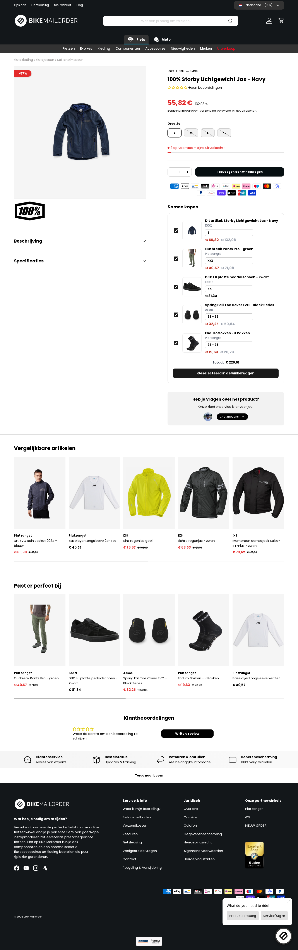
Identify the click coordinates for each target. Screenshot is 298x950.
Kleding (104, 48)
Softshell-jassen (70, 59)
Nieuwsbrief (62, 5)
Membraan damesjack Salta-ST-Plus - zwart (256, 543)
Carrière (190, 817)
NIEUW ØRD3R (256, 825)
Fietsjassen (45, 59)
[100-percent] (32, 211)
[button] (281, 20)
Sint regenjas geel (137, 540)
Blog (80, 5)
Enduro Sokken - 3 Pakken (227, 333)
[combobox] (170, 21)
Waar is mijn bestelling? (142, 808)
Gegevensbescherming (203, 834)
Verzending (207, 111)
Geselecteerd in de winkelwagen (225, 373)
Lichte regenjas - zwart (196, 540)
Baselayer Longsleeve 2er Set (92, 540)
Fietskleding (23, 59)
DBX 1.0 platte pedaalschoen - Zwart (237, 277)
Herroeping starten (199, 859)
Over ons (191, 808)
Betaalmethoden (137, 817)
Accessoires (155, 48)
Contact (130, 859)
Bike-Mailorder (33, 916)
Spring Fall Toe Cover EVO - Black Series (239, 305)
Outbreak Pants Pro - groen (229, 249)
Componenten (127, 48)
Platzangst (254, 808)
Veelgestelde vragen (140, 850)
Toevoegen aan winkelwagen (240, 172)
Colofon (190, 825)
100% (171, 71)
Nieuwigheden (183, 48)
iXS (247, 817)
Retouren (130, 834)
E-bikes (86, 48)
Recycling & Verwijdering (142, 867)
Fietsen (69, 48)
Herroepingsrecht (198, 842)
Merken (206, 48)
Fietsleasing (40, 5)
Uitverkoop (226, 48)
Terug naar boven (149, 775)
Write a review (187, 733)
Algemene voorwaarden (203, 850)
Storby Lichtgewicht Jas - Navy (241, 221)
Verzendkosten (135, 825)
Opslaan (20, 5)
